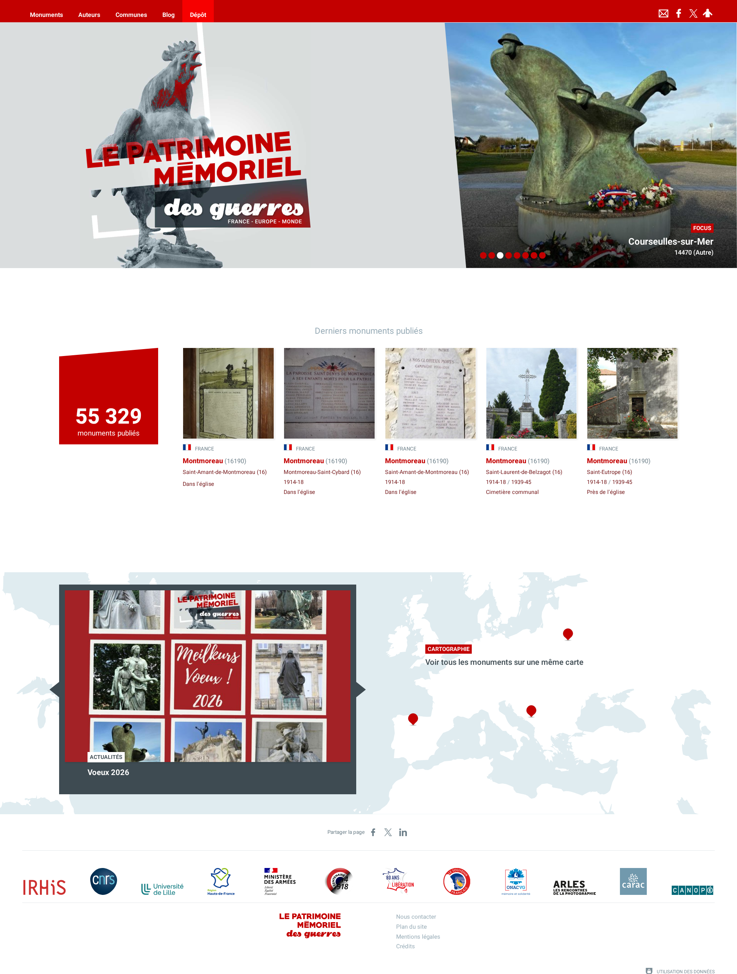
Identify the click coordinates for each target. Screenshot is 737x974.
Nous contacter (416, 917)
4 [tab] (507, 256)
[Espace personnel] (707, 11)
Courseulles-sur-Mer (671, 241)
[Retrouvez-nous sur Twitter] (693, 11)
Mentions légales (418, 937)
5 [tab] (515, 256)
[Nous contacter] (663, 11)
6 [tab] (523, 256)
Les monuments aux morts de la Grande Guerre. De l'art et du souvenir (193, 777)
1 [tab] (481, 256)
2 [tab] (490, 256)
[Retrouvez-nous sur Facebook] (678, 11)
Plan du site (411, 927)
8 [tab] (540, 256)
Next (361, 689)
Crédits (405, 946)
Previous (54, 689)
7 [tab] (532, 256)
